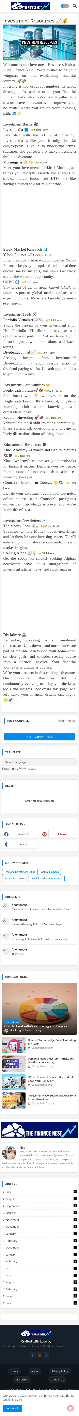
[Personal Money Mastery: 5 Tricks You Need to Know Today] (14, 1064)
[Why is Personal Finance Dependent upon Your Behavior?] (14, 1082)
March (41, 1268)
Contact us (57, 1379)
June (41, 1296)
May (41, 1275)
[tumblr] (46, 1355)
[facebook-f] (32, 1355)
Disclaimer (21, 1379)
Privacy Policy (59, 1371)
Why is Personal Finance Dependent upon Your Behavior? (50, 1079)
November (41, 1219)
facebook (23, 834)
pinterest (62, 834)
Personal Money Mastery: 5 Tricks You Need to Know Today (51, 1060)
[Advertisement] (39, 217)
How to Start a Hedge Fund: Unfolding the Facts (52, 1042)
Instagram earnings (15, 878)
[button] (65, 6)
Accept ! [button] (12, 1408)
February (41, 1240)
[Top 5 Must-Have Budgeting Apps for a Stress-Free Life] (14, 1100)
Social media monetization (47, 878)
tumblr (23, 844)
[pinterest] (39, 1355)
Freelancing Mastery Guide (19, 872)
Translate (31, 769)
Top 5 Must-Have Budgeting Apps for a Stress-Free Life (52, 1097)
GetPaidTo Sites (50, 872)
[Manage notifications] (70, 1408)
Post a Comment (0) (39, 737)
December (41, 1226)
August (41, 1199)
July (41, 1191)
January (41, 1233)
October (41, 1212)
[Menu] (5, 6)
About (35, 1371)
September (41, 1206)
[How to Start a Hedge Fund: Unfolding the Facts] (14, 1045)
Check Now (10, 1399)
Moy (22, 1147)
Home (14, 1371)
